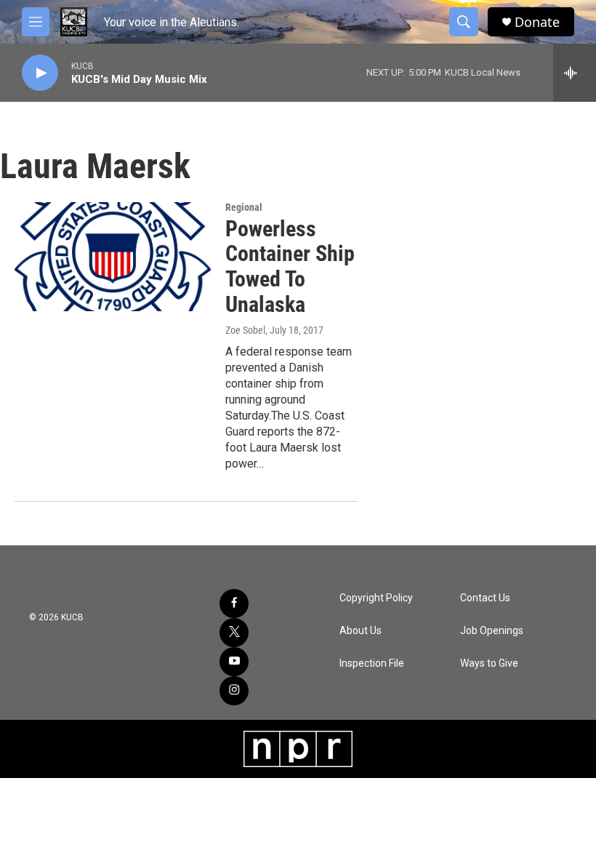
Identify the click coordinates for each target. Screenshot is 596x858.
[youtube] (234, 661)
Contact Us (485, 598)
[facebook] (234, 603)
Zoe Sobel (245, 330)
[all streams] (574, 73)
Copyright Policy (376, 598)
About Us (360, 630)
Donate (537, 22)
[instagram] (234, 690)
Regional (243, 207)
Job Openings (491, 630)
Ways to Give (489, 663)
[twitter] (234, 632)
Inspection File (371, 663)
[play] (40, 73)
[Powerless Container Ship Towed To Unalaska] (113, 256)
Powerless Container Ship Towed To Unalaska (290, 266)
